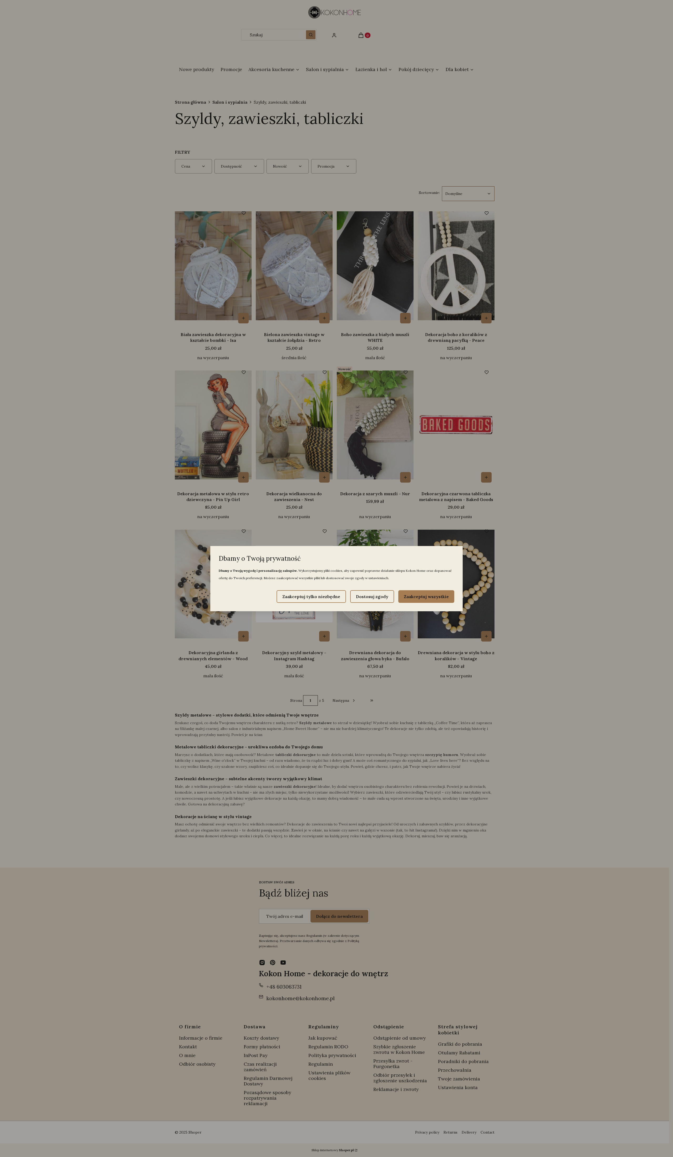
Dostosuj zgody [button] (372, 596)
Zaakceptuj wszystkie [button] (426, 596)
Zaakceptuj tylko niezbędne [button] (311, 596)
